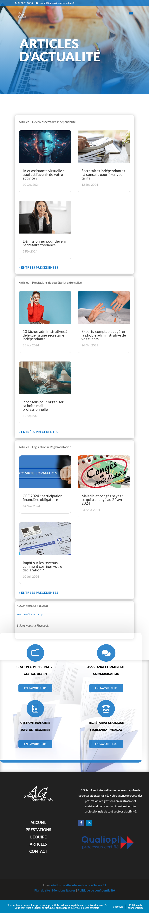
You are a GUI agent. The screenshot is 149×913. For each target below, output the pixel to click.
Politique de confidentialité (96, 890)
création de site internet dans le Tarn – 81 (77, 885)
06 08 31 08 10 (25, 3)
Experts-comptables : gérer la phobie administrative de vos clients (103, 335)
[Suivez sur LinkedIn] (89, 823)
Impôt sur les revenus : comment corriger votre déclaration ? (42, 566)
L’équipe (38, 837)
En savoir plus (35, 688)
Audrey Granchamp (30, 614)
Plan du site (42, 890)
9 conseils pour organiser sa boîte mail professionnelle (43, 405)
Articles (38, 844)
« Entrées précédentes (38, 267)
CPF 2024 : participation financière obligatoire (42, 498)
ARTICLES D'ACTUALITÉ (60, 50)
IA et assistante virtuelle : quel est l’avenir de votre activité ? (43, 174)
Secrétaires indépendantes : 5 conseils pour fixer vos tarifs (103, 174)
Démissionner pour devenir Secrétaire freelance (45, 243)
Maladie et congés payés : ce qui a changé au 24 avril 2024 (103, 499)
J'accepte (118, 906)
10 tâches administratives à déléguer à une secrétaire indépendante (45, 335)
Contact (38, 851)
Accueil (38, 822)
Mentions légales (63, 890)
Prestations (38, 829)
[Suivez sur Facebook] (81, 823)
